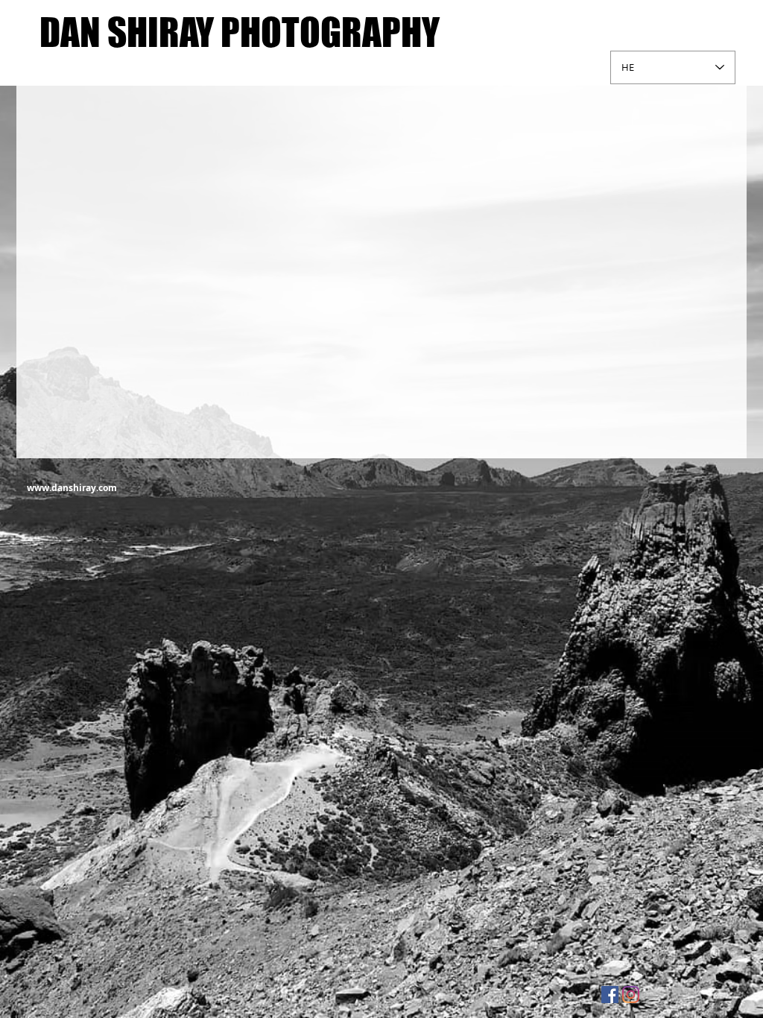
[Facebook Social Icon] (609, 994)
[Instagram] (630, 994)
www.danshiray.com (72, 487)
